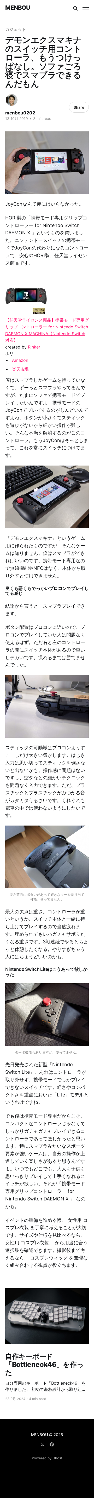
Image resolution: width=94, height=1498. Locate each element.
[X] (42, 1444)
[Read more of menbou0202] (11, 100)
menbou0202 (20, 112)
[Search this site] (75, 8)
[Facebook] (52, 1444)
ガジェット (15, 29)
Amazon (20, 360)
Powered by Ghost (47, 1458)
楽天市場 (20, 369)
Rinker (34, 347)
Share (79, 107)
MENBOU (17, 7)
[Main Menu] (86, 8)
